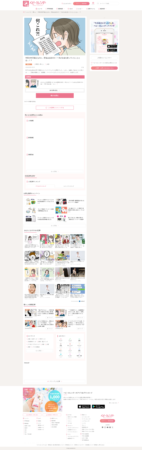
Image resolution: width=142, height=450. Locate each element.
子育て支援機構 (85, 436)
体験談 (39, 421)
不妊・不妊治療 (27, 434)
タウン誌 (70, 423)
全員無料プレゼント (72, 429)
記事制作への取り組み (33, 414)
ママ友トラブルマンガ (34, 344)
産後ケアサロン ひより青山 (88, 429)
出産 (48, 344)
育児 (25, 432)
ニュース (40, 8)
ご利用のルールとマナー (104, 58)
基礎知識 (60, 8)
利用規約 (96, 444)
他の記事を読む (54, 90)
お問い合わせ (101, 444)
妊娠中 (25, 428)
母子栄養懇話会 (85, 440)
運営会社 (50, 444)
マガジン (70, 421)
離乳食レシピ (41, 425)
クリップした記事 (55, 381)
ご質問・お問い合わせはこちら (104, 68)
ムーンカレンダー (86, 416)
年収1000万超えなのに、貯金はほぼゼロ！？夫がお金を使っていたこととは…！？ (59, 12)
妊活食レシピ (41, 429)
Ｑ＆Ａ (71, 8)
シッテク (84, 423)
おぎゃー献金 (85, 438)
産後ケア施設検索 (55, 422)
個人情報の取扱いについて (59, 444)
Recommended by (75, 301)
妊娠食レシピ (41, 427)
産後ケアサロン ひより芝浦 (88, 431)
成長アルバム (91, 8)
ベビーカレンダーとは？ (42, 444)
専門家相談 (50, 8)
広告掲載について (89, 444)
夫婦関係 (28, 77)
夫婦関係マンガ (32, 341)
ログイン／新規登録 (81, 3)
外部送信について (69, 444)
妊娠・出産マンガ (32, 339)
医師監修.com (85, 427)
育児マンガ (42, 339)
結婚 (48, 64)
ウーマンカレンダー (86, 419)
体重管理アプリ (71, 438)
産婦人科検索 (55, 424)
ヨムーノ (84, 425)
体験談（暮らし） (40, 64)
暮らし (34, 12)
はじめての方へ (67, 3)
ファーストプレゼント (72, 431)
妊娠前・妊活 (27, 425)
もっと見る (54, 171)
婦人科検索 (54, 427)
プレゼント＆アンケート (73, 427)
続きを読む (55, 95)
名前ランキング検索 (72, 416)
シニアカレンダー (86, 421)
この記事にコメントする (56, 107)
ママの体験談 (36, 347)
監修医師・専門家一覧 (53, 414)
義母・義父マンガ (43, 341)
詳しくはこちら (113, 402)
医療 (29, 347)
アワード (70, 419)
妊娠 (43, 344)
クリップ (50, 317)
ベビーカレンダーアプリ (73, 436)
